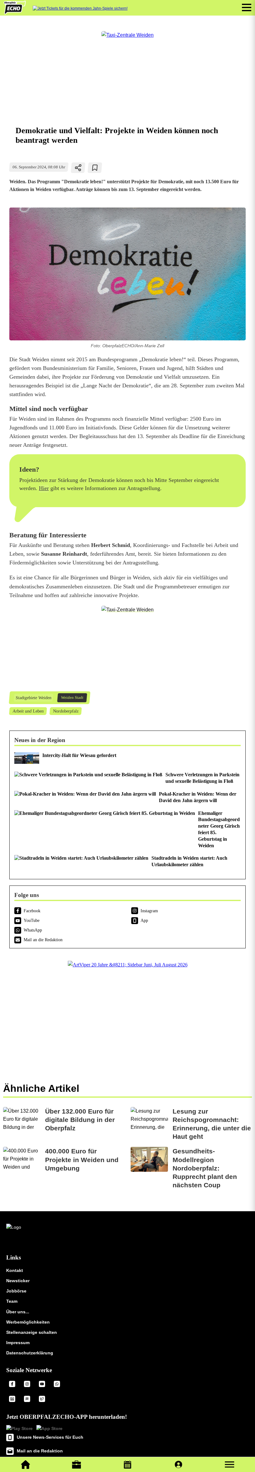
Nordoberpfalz (65, 710)
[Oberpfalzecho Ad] (80, 9)
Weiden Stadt (72, 697)
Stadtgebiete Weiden (33, 697)
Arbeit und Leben (28, 710)
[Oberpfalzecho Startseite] (15, 12)
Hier (44, 488)
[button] (229, 1464)
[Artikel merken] (95, 167)
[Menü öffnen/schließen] (246, 7)
